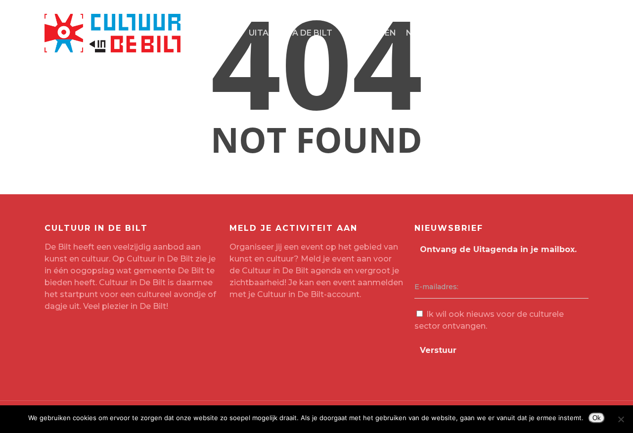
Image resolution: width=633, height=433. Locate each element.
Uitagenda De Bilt (290, 33)
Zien (352, 33)
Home (226, 33)
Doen (383, 33)
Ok (596, 418)
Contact (471, 33)
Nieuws (423, 33)
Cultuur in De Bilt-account (308, 294)
